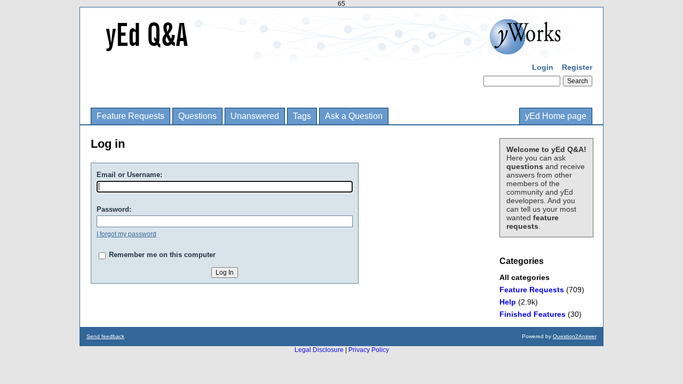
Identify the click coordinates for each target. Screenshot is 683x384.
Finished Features (532, 314)
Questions (197, 116)
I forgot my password (126, 234)
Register (577, 67)
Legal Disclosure (319, 350)
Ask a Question (354, 116)
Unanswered (255, 116)
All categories (524, 277)
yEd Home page (555, 116)
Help (507, 302)
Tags (302, 116)
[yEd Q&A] (333, 53)
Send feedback (105, 336)
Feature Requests (130, 116)
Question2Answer (575, 336)
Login (542, 67)
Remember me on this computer (162, 255)
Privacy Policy (368, 350)
